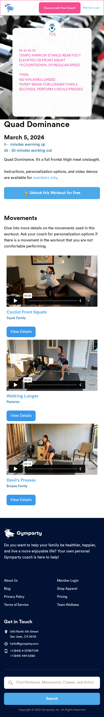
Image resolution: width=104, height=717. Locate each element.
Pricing (62, 596)
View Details (21, 332)
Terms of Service (16, 604)
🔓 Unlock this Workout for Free (52, 193)
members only (45, 178)
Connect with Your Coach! (59, 8)
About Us (11, 580)
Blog (7, 588)
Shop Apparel (67, 588)
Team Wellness (68, 604)
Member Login (68, 580)
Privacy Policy (14, 596)
